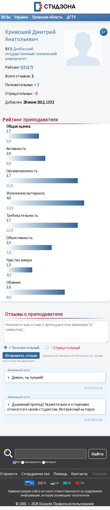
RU (32, 483)
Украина (21, 17)
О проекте (8, 473)
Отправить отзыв (21, 355)
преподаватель (32, 462)
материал (50, 462)
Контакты (79, 473)
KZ (69, 483)
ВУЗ (18, 462)
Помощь (60, 473)
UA (57, 483)
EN (44, 483)
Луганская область (47, 17)
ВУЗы (5, 17)
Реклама (100, 473)
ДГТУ (71, 17)
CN (82, 483)
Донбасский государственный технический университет (31, 53)
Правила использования (73, 503)
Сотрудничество (35, 473)
